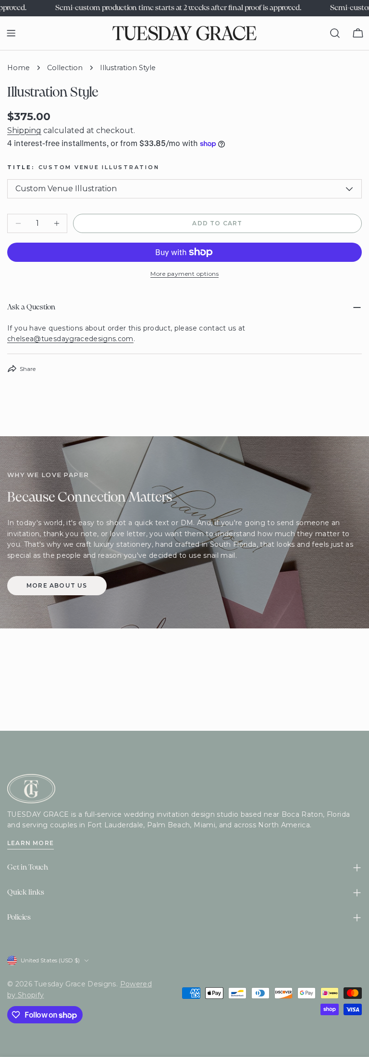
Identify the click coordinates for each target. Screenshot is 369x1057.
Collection (65, 67)
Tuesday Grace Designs (75, 984)
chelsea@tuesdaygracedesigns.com (70, 338)
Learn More (30, 843)
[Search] (334, 33)
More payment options (184, 273)
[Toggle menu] (11, 33)
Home (18, 67)
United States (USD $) (50, 960)
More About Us (56, 585)
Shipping (24, 130)
